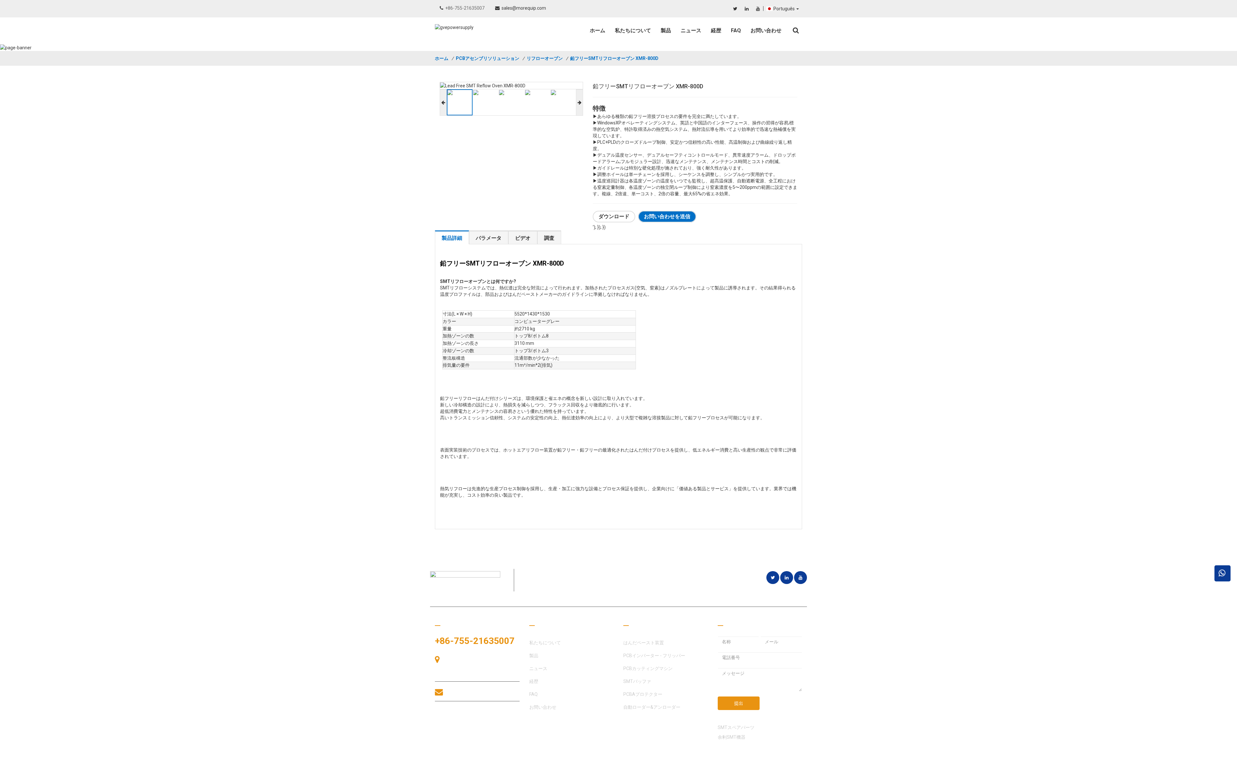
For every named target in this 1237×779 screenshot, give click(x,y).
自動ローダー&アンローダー (651, 707)
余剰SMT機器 (731, 737)
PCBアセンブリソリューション (487, 58)
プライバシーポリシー (779, 772)
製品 (666, 30)
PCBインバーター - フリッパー (654, 655)
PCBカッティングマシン (648, 668)
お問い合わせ (766, 30)
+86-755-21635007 (464, 8)
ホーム (597, 30)
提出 (738, 703)
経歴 (716, 30)
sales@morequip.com (524, 8)
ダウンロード (614, 217)
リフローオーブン (545, 58)
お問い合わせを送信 (667, 217)
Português (784, 8)
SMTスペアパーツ (736, 727)
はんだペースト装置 (643, 642)
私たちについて (633, 30)
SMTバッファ (637, 681)
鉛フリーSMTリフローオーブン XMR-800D (614, 58)
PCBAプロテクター (642, 694)
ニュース (691, 30)
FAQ (736, 30)
